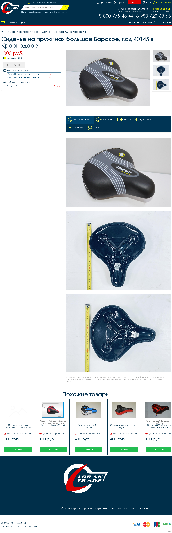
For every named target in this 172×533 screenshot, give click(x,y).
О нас (113, 508)
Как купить (146, 22)
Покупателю (101, 508)
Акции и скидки (127, 508)
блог (156, 22)
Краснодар (50, 3)
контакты (165, 22)
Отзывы (57, 86)
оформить (134, 2)
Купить (18, 449)
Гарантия (133, 22)
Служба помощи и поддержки (19, 526)
